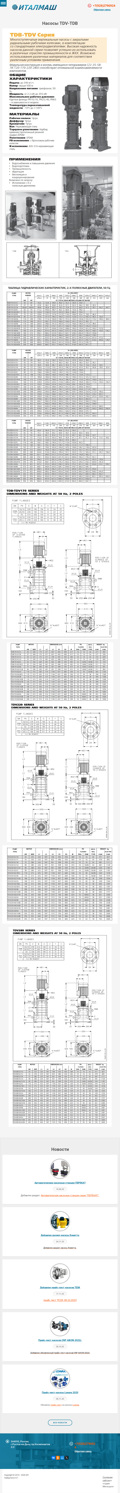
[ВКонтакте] (53, 1458)
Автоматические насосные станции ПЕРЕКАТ (60, 1182)
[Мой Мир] (62, 1458)
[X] (66, 1458)
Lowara (76, 1405)
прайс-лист (56, 1405)
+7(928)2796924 (85, 1445)
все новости (60, 1422)
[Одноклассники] (58, 1458)
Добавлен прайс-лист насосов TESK (60, 1287)
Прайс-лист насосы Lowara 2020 (60, 1392)
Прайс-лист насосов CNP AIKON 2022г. (60, 1340)
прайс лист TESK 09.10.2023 (60, 1300)
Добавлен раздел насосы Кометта (60, 1235)
